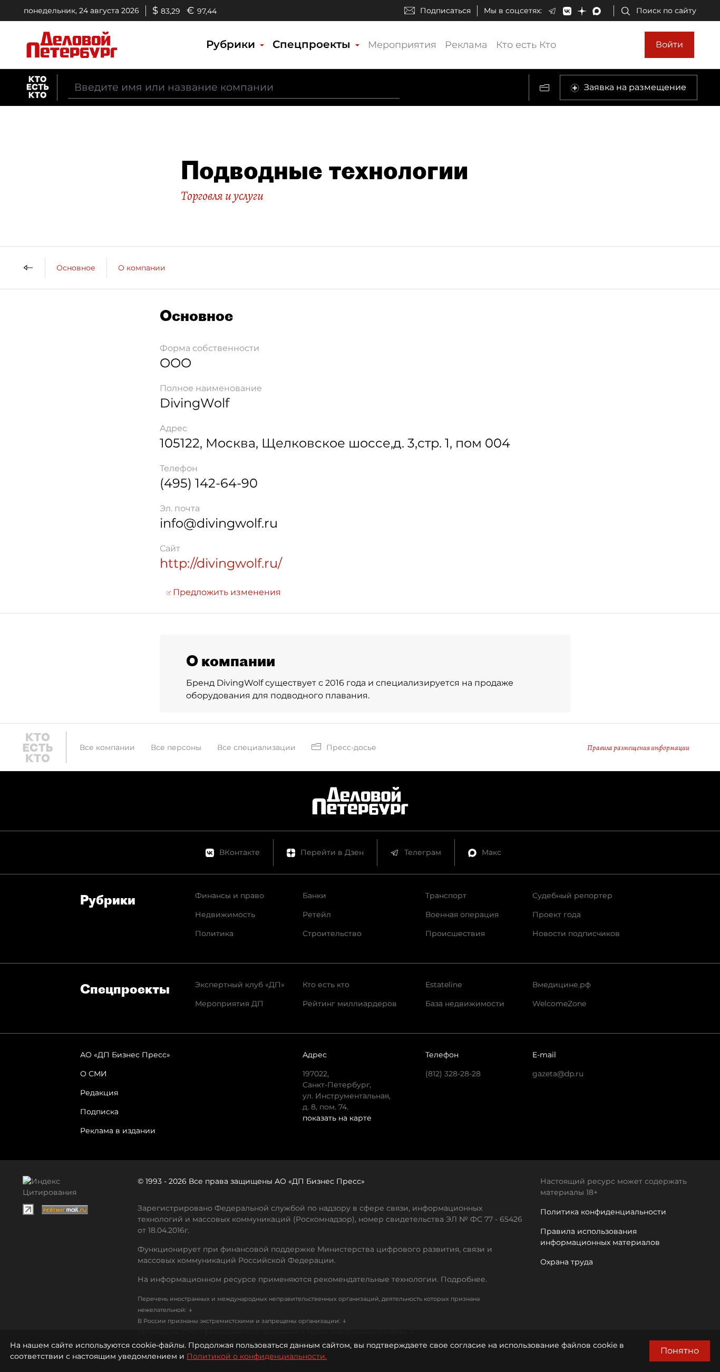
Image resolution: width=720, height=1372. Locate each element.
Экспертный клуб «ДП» (240, 984)
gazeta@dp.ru (557, 1073)
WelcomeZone (559, 1003)
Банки (314, 895)
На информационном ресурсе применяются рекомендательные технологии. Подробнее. (312, 1279)
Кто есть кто (326, 984)
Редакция (99, 1092)
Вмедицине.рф (561, 984)
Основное (75, 268)
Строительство (332, 933)
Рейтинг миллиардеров (350, 1003)
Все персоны (176, 747)
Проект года (556, 914)
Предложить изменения (226, 592)
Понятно (679, 1351)
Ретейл (317, 914)
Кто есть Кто (526, 45)
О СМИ (93, 1073)
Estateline (443, 984)
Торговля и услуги (222, 195)
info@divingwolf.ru (219, 523)
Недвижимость (225, 914)
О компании (142, 268)
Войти (669, 45)
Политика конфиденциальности (603, 1212)
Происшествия (455, 933)
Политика (214, 933)
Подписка (99, 1111)
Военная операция (462, 914)
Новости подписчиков (576, 933)
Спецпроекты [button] (313, 44)
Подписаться (445, 10)
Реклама (466, 45)
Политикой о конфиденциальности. (257, 1356)
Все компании (107, 747)
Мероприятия (402, 45)
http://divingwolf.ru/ (221, 563)
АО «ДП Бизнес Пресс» (125, 1054)
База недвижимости (464, 1003)
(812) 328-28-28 (453, 1073)
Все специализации (256, 747)
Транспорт (445, 895)
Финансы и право (229, 895)
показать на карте (337, 1118)
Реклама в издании (117, 1130)
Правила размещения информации (638, 748)
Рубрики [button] (232, 44)
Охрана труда (566, 1262)
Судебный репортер (572, 895)
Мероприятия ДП (229, 1003)
